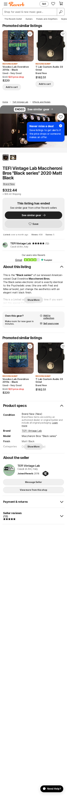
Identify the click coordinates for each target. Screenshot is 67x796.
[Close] (60, 126)
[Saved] (53, 3)
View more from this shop (33, 490)
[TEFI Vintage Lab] (9, 470)
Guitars (29, 19)
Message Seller (33, 482)
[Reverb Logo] (16, 4)
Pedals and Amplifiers (46, 19)
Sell (44, 3)
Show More (33, 300)
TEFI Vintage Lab (20, 243)
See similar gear (38, 109)
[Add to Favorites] (29, 33)
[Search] (60, 12)
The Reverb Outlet (13, 19)
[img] (38, 243)
